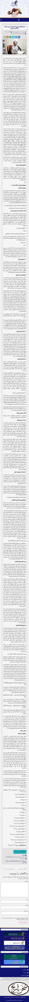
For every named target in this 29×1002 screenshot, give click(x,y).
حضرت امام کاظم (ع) (10, 857)
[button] (19, 20)
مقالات (23, 855)
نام (27, 899)
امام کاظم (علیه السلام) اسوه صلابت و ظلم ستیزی (14, 27)
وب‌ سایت (26, 910)
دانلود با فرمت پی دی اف (19, 851)
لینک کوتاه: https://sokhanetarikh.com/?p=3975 (16, 862)
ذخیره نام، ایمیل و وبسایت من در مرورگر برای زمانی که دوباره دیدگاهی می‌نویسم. (15, 918)
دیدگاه (26, 881)
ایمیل (26, 905)
